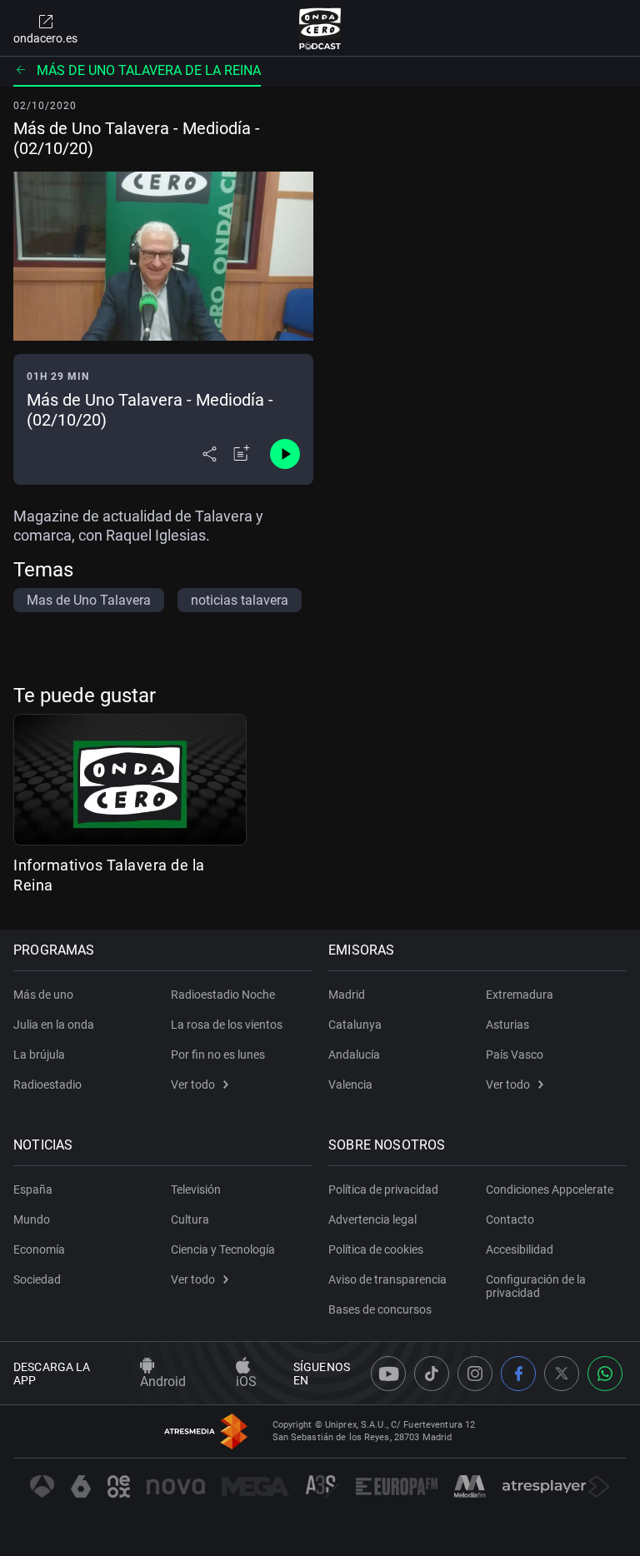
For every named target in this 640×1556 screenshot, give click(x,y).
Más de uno (43, 994)
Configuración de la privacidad (536, 1286)
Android (163, 1381)
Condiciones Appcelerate (549, 1189)
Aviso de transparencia (387, 1279)
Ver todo (193, 1084)
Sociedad (37, 1279)
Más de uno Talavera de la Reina (149, 70)
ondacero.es (45, 38)
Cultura (190, 1219)
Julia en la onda (53, 1024)
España (32, 1189)
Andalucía (354, 1054)
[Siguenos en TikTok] (431, 1373)
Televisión (196, 1189)
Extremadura (519, 994)
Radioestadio (47, 1084)
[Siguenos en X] (561, 1373)
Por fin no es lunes (218, 1054)
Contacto (510, 1219)
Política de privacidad (383, 1189)
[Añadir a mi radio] (242, 454)
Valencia (350, 1084)
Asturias (507, 1024)
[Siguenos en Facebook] (518, 1373)
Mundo (31, 1219)
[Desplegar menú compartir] (209, 454)
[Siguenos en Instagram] (475, 1373)
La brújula (39, 1054)
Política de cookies (375, 1249)
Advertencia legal (372, 1219)
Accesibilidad (519, 1249)
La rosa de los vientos (226, 1024)
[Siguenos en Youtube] (388, 1373)
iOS (246, 1381)
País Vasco (514, 1054)
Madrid (346, 994)
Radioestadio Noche (223, 994)
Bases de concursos (380, 1309)
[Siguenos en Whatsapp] (605, 1373)
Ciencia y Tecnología (223, 1249)
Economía (39, 1249)
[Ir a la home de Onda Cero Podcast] (320, 28)
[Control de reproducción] (285, 454)
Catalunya (355, 1024)
